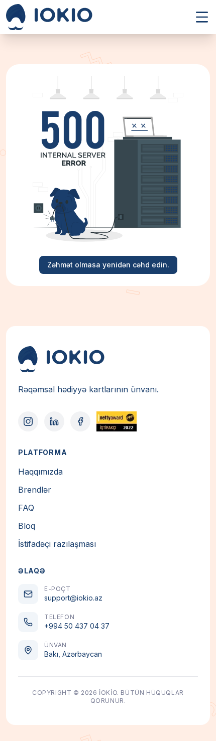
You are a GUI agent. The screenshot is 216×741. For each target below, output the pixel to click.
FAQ (26, 508)
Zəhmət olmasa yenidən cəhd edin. (108, 264)
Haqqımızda (40, 472)
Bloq (26, 526)
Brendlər (34, 490)
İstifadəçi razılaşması (57, 544)
